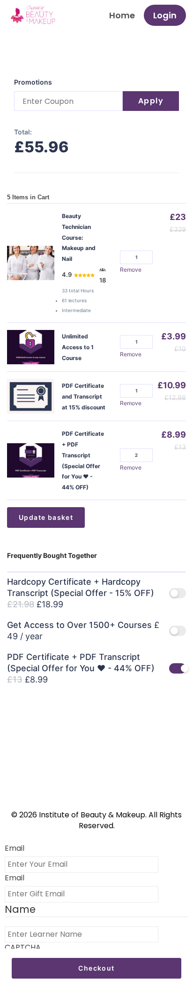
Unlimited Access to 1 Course (78, 347)
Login (165, 15)
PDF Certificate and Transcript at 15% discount (83, 396)
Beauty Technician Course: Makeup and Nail (79, 237)
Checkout (96, 968)
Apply (151, 100)
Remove (130, 269)
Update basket (46, 517)
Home (122, 15)
